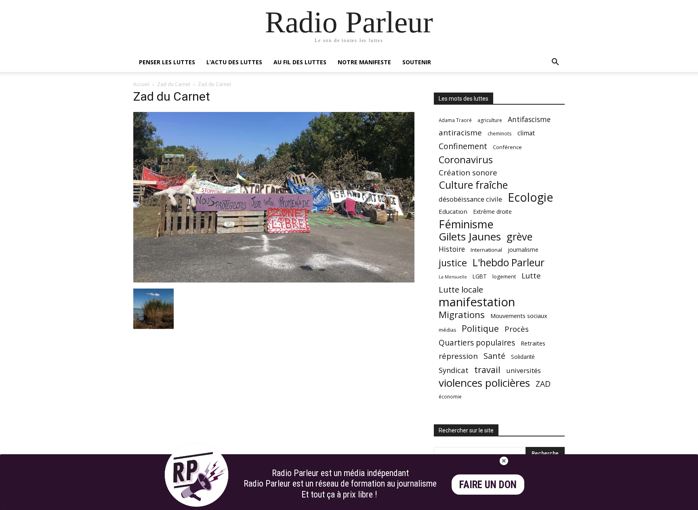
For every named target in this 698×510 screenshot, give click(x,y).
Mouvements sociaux (518, 316)
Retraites (533, 343)
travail (487, 369)
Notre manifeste (364, 62)
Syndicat (454, 370)
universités (523, 370)
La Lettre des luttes (543, 502)
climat (526, 133)
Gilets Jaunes (470, 236)
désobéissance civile (470, 199)
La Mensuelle (453, 277)
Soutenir (416, 62)
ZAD (543, 383)
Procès (517, 329)
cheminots (500, 133)
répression (458, 356)
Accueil (141, 84)
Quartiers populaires (477, 342)
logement (504, 276)
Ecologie (530, 197)
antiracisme (460, 133)
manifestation (477, 302)
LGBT (480, 276)
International (486, 249)
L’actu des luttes (234, 62)
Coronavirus (466, 160)
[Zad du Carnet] (273, 280)
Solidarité (523, 356)
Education (453, 211)
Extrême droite (492, 211)
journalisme (523, 249)
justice (453, 263)
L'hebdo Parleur (509, 262)
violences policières (484, 383)
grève (519, 236)
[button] (555, 63)
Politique (480, 328)
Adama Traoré (455, 120)
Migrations (462, 314)
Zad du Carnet (173, 84)
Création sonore (468, 172)
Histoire (452, 249)
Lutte (531, 275)
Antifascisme (529, 119)
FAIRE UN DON (488, 485)
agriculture (489, 120)
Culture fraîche (473, 185)
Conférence (507, 147)
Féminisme (466, 224)
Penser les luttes (167, 62)
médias (447, 330)
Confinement (463, 146)
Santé (494, 356)
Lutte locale (461, 289)
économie (450, 396)
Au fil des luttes (299, 62)
